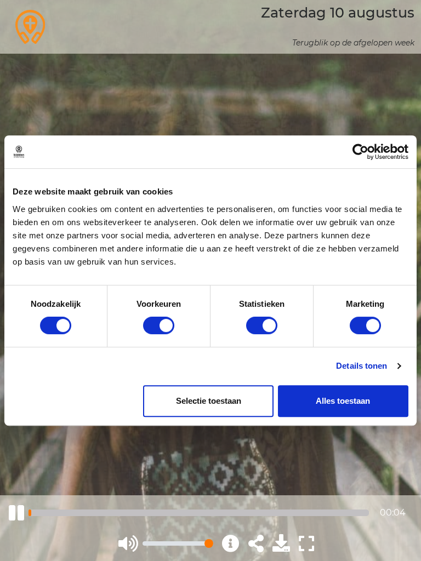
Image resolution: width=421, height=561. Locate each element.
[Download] (281, 543)
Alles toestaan (343, 400)
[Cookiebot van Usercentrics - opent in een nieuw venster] (360, 152)
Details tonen (361, 365)
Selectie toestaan (208, 400)
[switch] (158, 325)
